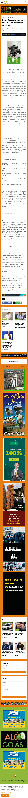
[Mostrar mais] (23, 303)
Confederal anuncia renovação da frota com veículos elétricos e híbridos (7, 634)
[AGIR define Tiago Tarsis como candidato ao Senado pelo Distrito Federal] (20, 646)
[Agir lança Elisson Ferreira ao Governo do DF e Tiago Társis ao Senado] (7, 646)
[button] (2, 2)
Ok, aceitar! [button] (5, 795)
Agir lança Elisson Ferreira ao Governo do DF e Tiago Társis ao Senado (7, 653)
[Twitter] (14, 303)
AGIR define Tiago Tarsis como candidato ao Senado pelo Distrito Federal (20, 653)
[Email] (20, 303)
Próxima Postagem (22, 366)
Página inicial (5, 17)
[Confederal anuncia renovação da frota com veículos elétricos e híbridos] (7, 626)
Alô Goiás (11, 17)
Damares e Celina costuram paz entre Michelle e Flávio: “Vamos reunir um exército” (19, 634)
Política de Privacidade (6, 792)
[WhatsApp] (17, 303)
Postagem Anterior (6, 366)
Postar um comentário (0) (14, 361)
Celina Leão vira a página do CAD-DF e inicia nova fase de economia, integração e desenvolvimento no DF (20, 324)
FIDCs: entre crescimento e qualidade (5, 323)
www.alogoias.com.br (15, 298)
